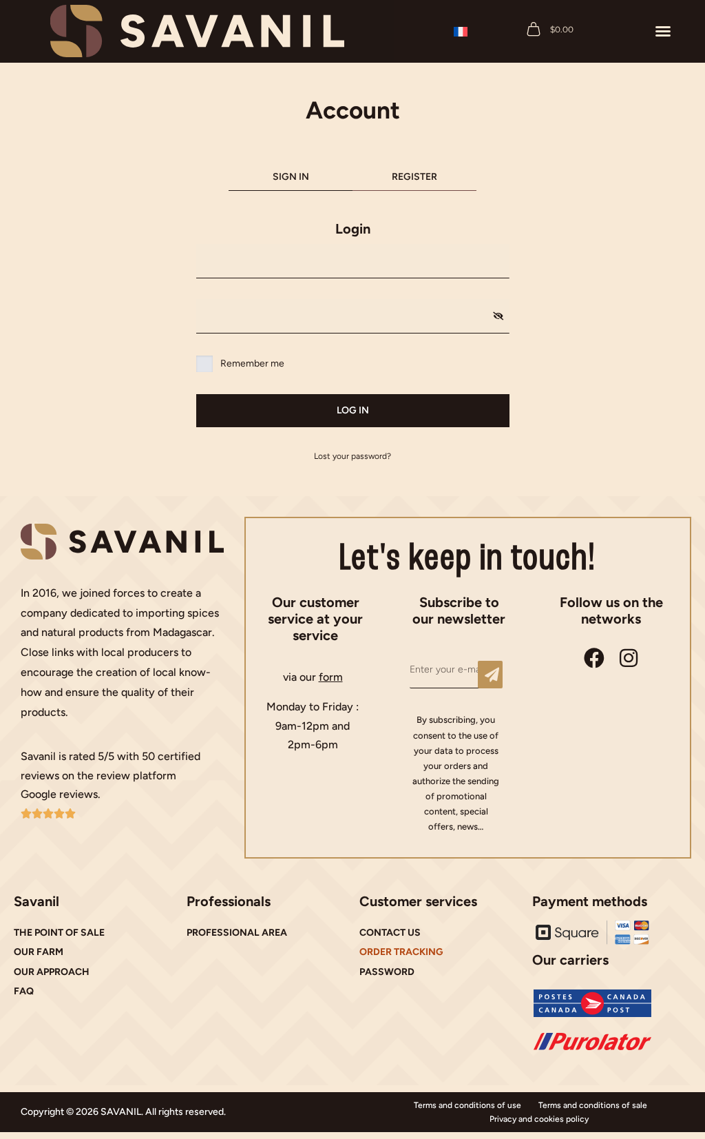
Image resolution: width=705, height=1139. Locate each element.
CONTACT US (390, 932)
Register (414, 177)
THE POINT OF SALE (59, 932)
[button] (663, 31)
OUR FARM (38, 952)
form (331, 677)
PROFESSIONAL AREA (237, 932)
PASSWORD (386, 972)
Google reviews (59, 794)
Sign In (291, 177)
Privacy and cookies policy (539, 1119)
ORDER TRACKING (401, 952)
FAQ (24, 991)
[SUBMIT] (490, 674)
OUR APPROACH (52, 972)
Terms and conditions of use (467, 1105)
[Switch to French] (460, 31)
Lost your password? (352, 456)
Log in (353, 410)
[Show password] (498, 316)
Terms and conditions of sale (592, 1105)
